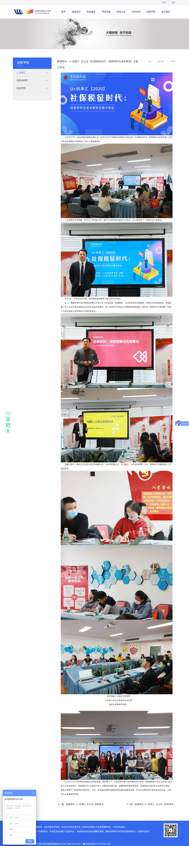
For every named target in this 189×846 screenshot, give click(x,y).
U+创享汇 (172, 62)
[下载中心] (8, 430)
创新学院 (160, 62)
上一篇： (82, 804)
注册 (173, 3)
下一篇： (151, 804)
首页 (63, 12)
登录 (164, 3)
